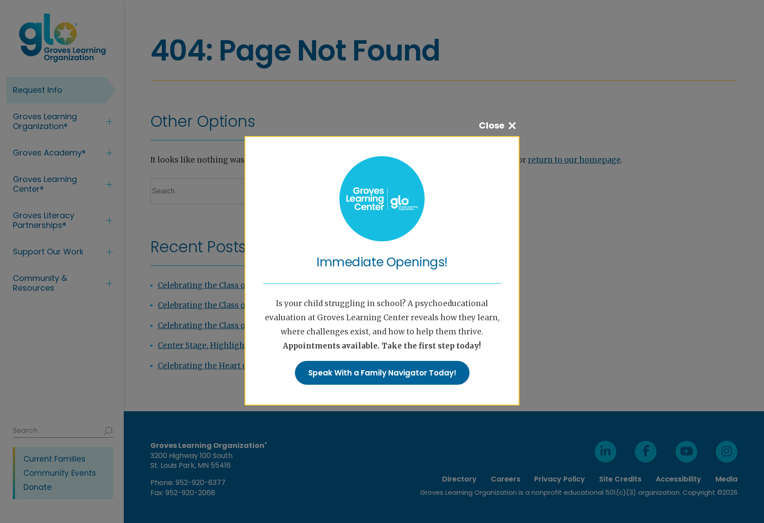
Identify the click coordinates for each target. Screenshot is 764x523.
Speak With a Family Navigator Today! (382, 373)
